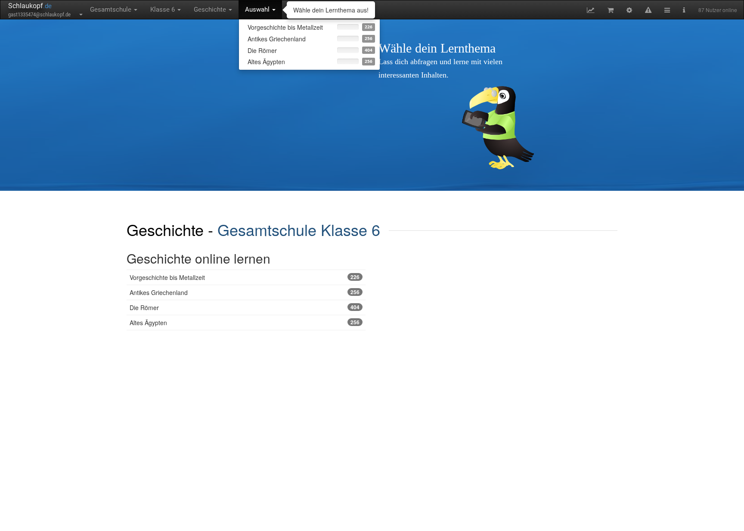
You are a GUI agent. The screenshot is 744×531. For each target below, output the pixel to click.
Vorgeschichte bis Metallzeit (245, 277)
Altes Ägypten (245, 322)
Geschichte (211, 9)
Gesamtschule (111, 9)
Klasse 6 (163, 9)
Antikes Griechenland (245, 292)
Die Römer (245, 307)
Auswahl (258, 9)
